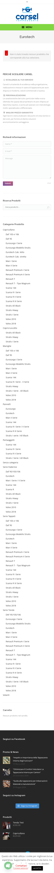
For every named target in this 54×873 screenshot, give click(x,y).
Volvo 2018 (11, 323)
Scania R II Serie (13, 296)
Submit (8, 183)
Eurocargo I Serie (14, 243)
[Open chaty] (8, 865)
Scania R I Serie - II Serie (17, 381)
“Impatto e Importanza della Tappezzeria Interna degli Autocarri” (30, 759)
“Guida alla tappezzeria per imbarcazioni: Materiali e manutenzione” (30, 782)
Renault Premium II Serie (18, 274)
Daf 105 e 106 (12, 234)
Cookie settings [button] (20, 868)
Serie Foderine (10, 467)
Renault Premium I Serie (17, 270)
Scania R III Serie (14, 301)
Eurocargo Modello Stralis (18, 247)
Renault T (10, 279)
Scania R (10, 489)
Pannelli (7, 404)
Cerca (48, 207)
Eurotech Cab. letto (15, 252)
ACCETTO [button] (37, 868)
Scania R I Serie (13, 292)
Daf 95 (9, 238)
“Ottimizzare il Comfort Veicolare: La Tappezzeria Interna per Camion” (28, 771)
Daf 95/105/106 (13, 471)
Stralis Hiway (12, 310)
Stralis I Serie (12, 314)
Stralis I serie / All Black (17, 435)
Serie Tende (8, 610)
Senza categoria (10, 462)
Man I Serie (11, 261)
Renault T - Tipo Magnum (18, 283)
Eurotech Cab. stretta (16, 256)
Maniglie (7, 346)
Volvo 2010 (11, 319)
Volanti (6, 695)
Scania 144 (11, 287)
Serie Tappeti (9, 516)
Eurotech (10, 413)
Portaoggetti (9, 440)
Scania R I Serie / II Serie (17, 426)
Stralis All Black (13, 305)
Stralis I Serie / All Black (17, 458)
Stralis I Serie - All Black (17, 390)
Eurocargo (11, 408)
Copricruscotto (10, 328)
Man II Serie (11, 265)
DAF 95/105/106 (13, 614)
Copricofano (9, 229)
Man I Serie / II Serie (15, 480)
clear (49, 183)
